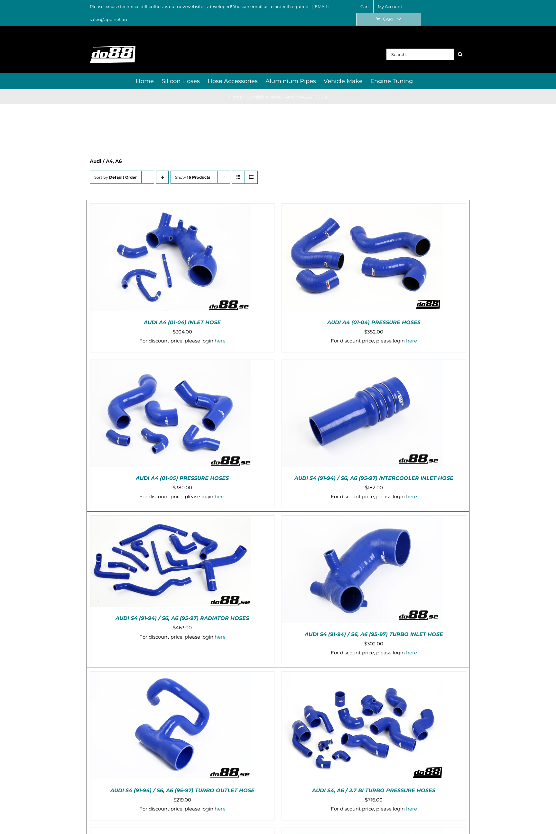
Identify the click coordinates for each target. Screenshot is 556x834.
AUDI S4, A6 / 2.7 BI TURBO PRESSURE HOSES (373, 790)
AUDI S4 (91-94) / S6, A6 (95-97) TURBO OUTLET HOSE (182, 790)
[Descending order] (162, 177)
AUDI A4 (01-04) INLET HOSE (182, 322)
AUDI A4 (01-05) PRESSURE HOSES (182, 478)
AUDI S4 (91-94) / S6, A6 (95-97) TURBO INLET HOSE (374, 634)
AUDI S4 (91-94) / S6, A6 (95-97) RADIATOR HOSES (182, 618)
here (220, 341)
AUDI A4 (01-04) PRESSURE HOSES (374, 322)
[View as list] (251, 177)
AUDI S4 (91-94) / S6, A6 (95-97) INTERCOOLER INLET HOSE (373, 478)
